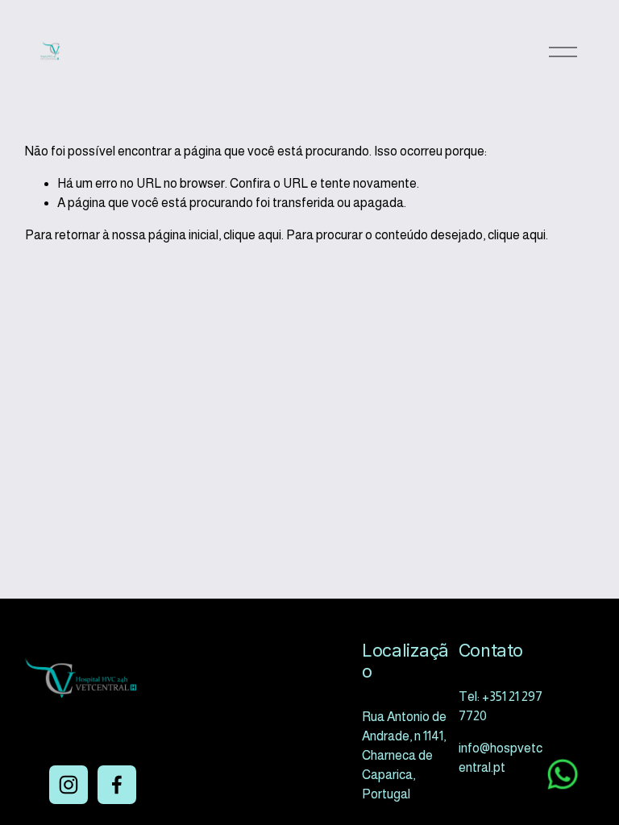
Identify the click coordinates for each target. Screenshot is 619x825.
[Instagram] (68, 784)
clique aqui (252, 235)
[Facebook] (117, 784)
